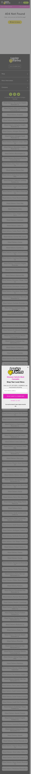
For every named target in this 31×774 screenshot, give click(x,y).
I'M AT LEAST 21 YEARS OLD (15, 396)
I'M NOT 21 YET (15, 401)
